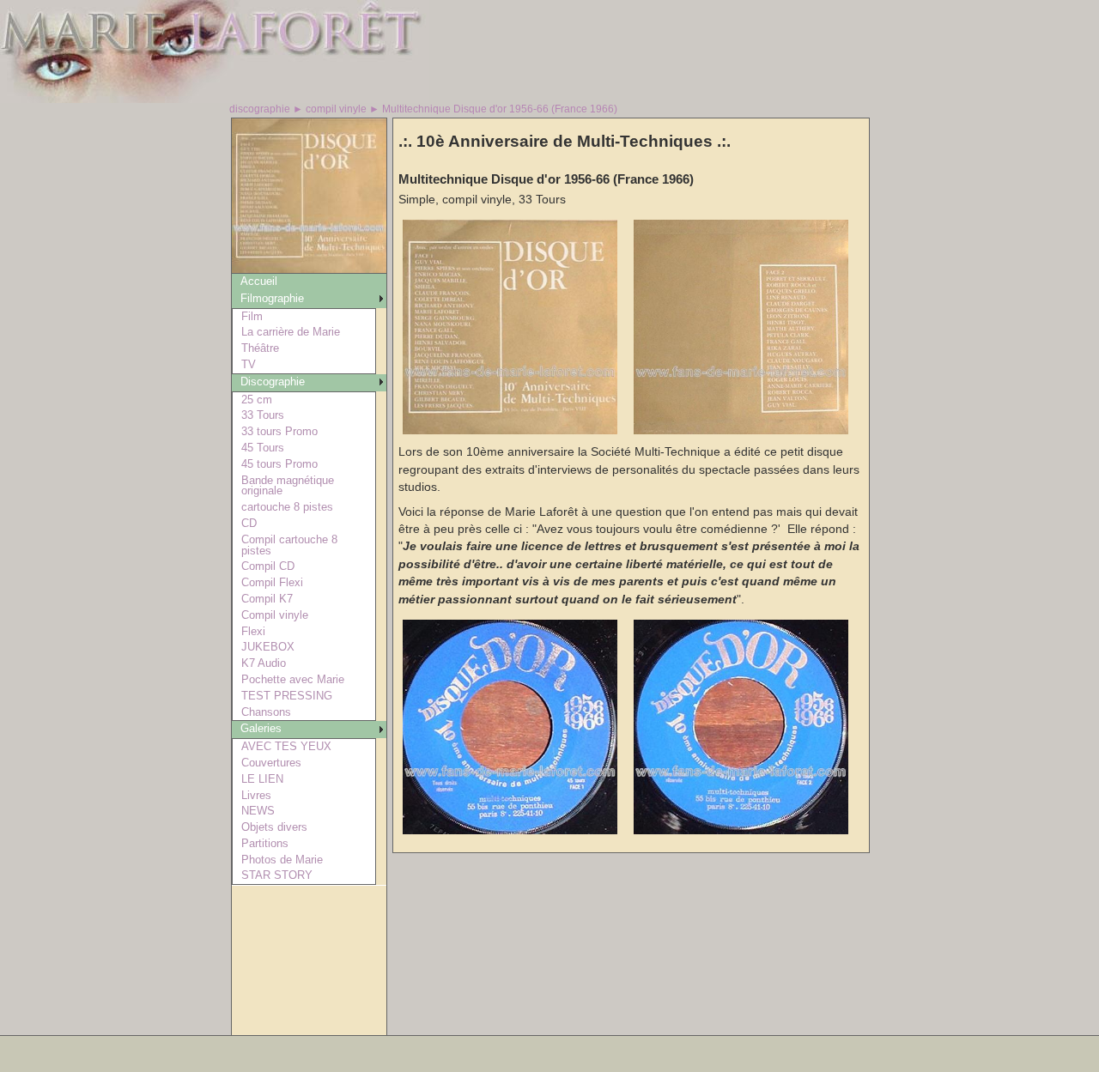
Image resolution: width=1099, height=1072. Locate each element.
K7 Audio (263, 663)
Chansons (266, 712)
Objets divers (274, 827)
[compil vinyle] (309, 268)
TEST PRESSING (286, 695)
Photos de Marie (282, 859)
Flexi (253, 631)
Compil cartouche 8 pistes (289, 545)
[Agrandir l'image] (510, 430)
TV (248, 364)
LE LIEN (262, 778)
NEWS (258, 810)
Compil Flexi (272, 582)
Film (252, 316)
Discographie (272, 381)
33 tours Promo (279, 431)
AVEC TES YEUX (286, 746)
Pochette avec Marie (292, 679)
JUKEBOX (267, 646)
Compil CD (267, 566)
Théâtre (260, 348)
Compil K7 (267, 598)
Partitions (264, 843)
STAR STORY (277, 875)
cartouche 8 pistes (287, 506)
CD (249, 523)
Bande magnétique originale (287, 486)
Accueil (258, 281)
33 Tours (262, 415)
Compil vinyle (274, 615)
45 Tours (262, 447)
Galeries (261, 728)
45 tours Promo (279, 463)
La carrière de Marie (290, 331)
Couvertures (271, 762)
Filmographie (272, 298)
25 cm (256, 399)
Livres (256, 795)
